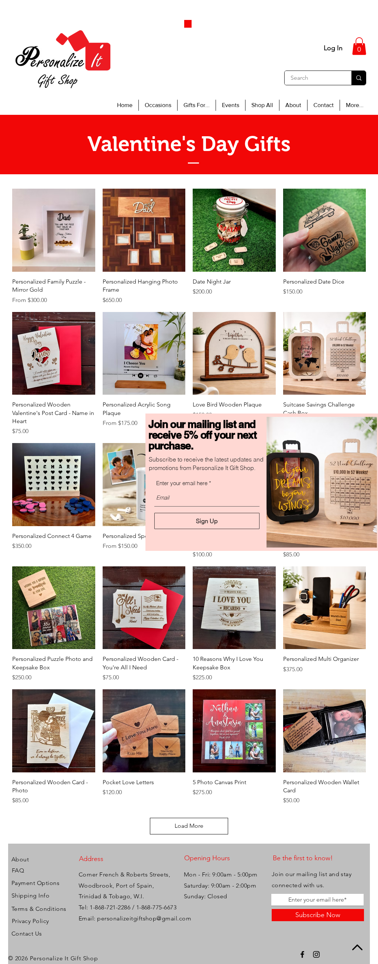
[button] (367, 425)
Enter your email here (181, 483)
